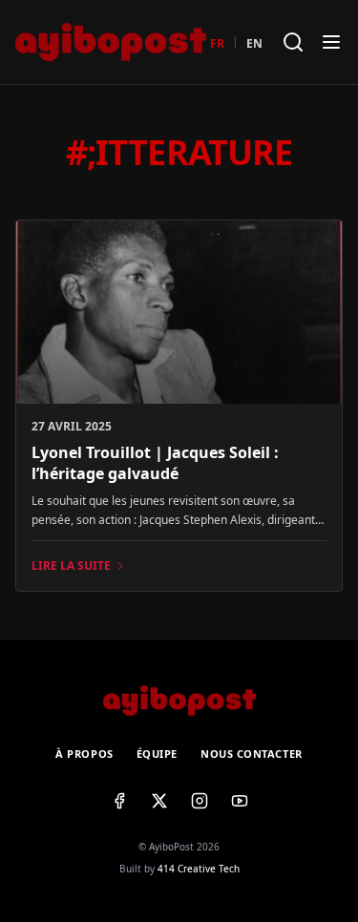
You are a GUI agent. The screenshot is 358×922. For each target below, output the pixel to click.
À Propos (84, 753)
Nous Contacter (251, 753)
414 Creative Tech (199, 868)
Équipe (157, 753)
